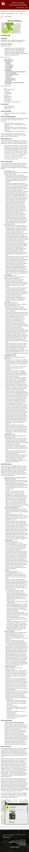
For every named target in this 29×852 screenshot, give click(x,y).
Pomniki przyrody (7, 83)
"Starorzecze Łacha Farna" (10, 79)
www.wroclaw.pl (22, 844)
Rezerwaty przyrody (8, 81)
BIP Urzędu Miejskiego (21, 843)
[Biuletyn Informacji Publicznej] (20, 8)
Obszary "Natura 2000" (8, 60)
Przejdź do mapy (5, 35)
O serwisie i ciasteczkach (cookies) (18, 840)
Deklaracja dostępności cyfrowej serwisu (17, 842)
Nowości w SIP (12, 11)
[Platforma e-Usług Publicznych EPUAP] (17, 8)
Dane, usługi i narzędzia (10, 13)
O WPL (21, 13)
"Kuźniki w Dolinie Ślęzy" (10, 78)
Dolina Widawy (8, 62)
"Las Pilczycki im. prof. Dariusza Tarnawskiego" (14, 82)
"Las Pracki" (7, 77)
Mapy (2, 16)
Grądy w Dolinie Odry (9, 66)
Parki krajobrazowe (8, 59)
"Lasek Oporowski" (9, 75)
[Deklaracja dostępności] (23, 8)
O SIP (17, 13)
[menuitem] (5, 11)
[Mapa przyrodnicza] (10, 28)
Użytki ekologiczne (8, 70)
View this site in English (14, 847)
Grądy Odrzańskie (8, 67)
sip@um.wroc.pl (7, 837)
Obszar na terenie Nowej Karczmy (12, 74)
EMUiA (3, 13)
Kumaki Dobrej (8, 68)
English (26, 7)
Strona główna (5, 11)
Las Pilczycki (8, 63)
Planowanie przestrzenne (21, 11)
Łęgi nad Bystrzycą (9, 64)
